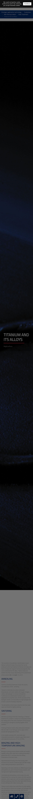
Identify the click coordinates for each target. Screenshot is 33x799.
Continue (27, 4)
